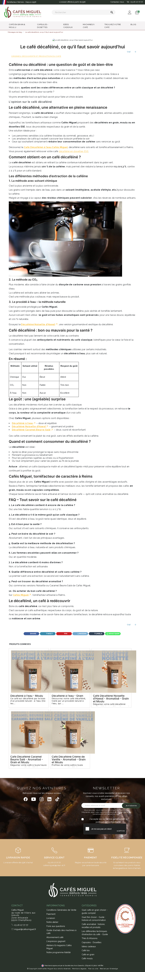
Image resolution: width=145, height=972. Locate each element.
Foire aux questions (55, 926)
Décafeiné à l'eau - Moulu (26, 695)
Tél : (135, 2)
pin (65, 634)
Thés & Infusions (89, 938)
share (33, 634)
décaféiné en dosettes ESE (73, 151)
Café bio (86, 950)
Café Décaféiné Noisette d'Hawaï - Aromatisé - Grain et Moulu (111, 698)
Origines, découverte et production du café (36, 56)
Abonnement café (54, 937)
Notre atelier (52, 922)
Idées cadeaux (89, 946)
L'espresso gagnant (55, 941)
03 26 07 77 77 (21, 925)
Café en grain (88, 954)
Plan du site (93, 969)
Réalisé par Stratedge (109, 969)
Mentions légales (79, 969)
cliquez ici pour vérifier (94, 965)
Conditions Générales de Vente (61, 910)
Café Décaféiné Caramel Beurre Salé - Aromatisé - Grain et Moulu (26, 759)
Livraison (50, 918)
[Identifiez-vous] (129, 12)
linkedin (81, 634)
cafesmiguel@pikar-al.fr (54, 865)
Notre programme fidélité (58, 952)
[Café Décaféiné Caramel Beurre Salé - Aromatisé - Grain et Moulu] (28, 732)
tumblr (98, 634)
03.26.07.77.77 (54, 862)
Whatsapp (114, 634)
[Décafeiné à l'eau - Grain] (70, 671)
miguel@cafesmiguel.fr (25, 929)
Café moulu (87, 958)
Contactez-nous (117, 2)
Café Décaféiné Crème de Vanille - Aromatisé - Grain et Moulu (69, 759)
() (128, 52)
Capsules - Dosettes (91, 942)
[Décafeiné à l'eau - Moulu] (28, 671)
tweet (49, 634)
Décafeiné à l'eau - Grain (67, 695)
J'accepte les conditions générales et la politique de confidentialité (108, 820)
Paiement (50, 914)
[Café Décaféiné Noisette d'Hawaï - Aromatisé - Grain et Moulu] (111, 671)
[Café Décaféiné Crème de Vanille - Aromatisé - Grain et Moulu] (70, 732)
